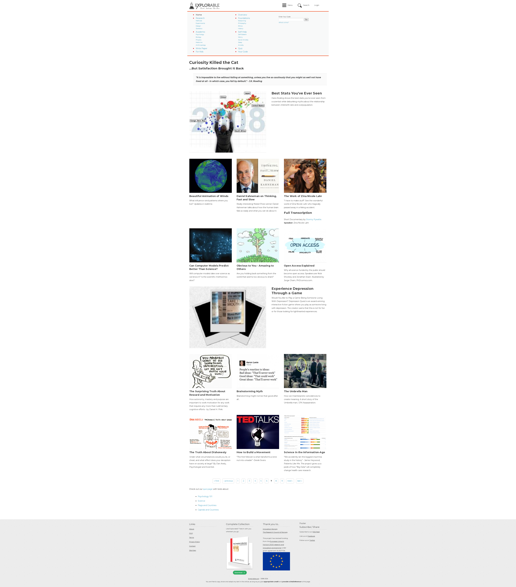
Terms (191, 537)
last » (299, 481)
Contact (192, 546)
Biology (198, 37)
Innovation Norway (270, 529)
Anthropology (201, 45)
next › (290, 481)
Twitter (312, 540)
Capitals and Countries (208, 510)
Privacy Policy (194, 542)
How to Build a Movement (253, 452)
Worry (240, 37)
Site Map (192, 550)
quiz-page (207, 489)
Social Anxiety (243, 40)
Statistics (199, 28)
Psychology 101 (205, 496)
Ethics (240, 26)
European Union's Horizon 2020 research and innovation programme (273, 544)
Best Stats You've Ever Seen (297, 93)
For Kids (199, 51)
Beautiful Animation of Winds (208, 196)
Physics (198, 40)
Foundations (244, 18)
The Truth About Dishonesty (207, 452)
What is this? (284, 22)
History (240, 28)
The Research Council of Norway (275, 532)
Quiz (240, 48)
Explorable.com (253, 579)
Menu (290, 5)
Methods (199, 21)
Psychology (200, 34)
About (191, 529)
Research (200, 18)
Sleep (240, 42)
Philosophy (242, 23)
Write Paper (201, 48)
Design (198, 26)
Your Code (243, 51)
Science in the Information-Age (304, 452)
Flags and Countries (207, 505)
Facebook (311, 536)
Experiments (200, 23)
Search (306, 5)
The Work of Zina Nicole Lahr (303, 196)
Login (316, 5)
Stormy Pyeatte (313, 219)
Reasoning (242, 21)
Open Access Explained (299, 265)
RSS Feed (316, 532)
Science (201, 501)
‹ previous (228, 481)
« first (216, 481)
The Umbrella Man (295, 391)
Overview (242, 15)
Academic (200, 32)
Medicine (199, 42)
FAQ (191, 533)
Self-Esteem (242, 34)
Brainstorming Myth (250, 391)
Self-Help (242, 32)
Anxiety (241, 45)
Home (199, 15)
